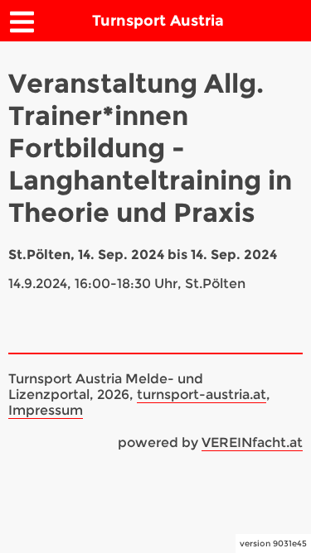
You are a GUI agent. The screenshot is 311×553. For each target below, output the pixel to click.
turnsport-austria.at (201, 394)
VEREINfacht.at (252, 442)
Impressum (45, 410)
